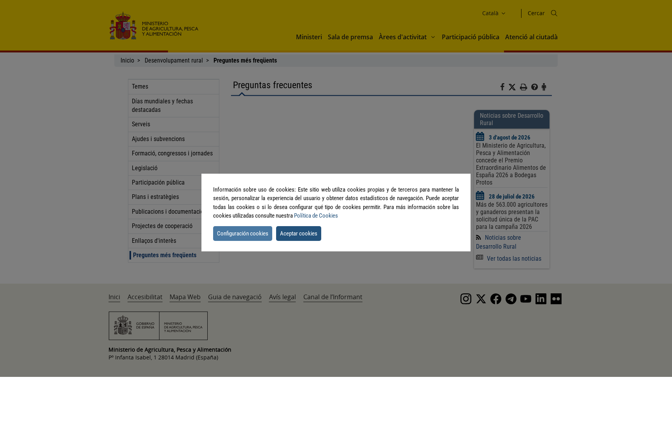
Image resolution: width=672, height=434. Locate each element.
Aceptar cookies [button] (298, 233)
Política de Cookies (316, 215)
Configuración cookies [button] (242, 233)
